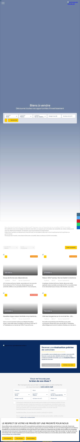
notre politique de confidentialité (11, 434)
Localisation (36, 115)
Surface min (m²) (67, 116)
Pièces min (54, 398)
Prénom (17, 390)
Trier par (22, 246)
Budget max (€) (53, 116)
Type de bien (22, 115)
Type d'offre (8, 115)
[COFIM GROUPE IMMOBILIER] (73, 3)
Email (52, 390)
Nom (34, 390)
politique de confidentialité (27, 417)
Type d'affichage (7, 246)
